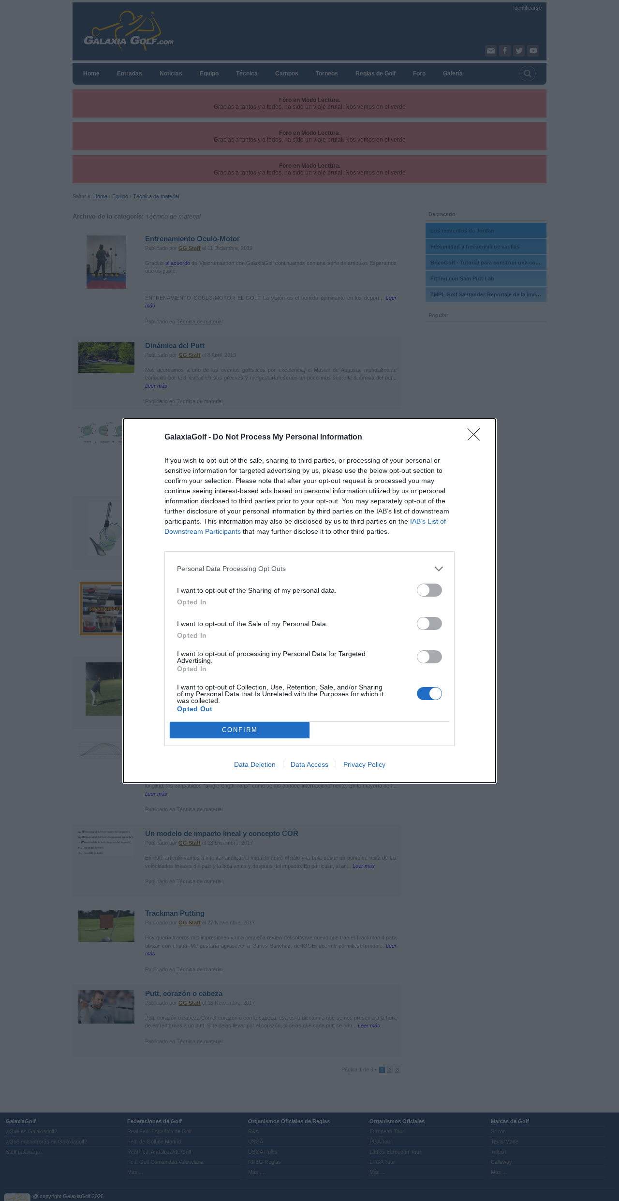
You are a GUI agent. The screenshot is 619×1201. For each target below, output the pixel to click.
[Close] (477, 437)
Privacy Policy (364, 764)
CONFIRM (240, 729)
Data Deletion (255, 764)
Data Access (309, 764)
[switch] (429, 590)
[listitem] (309, 569)
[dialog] (309, 601)
